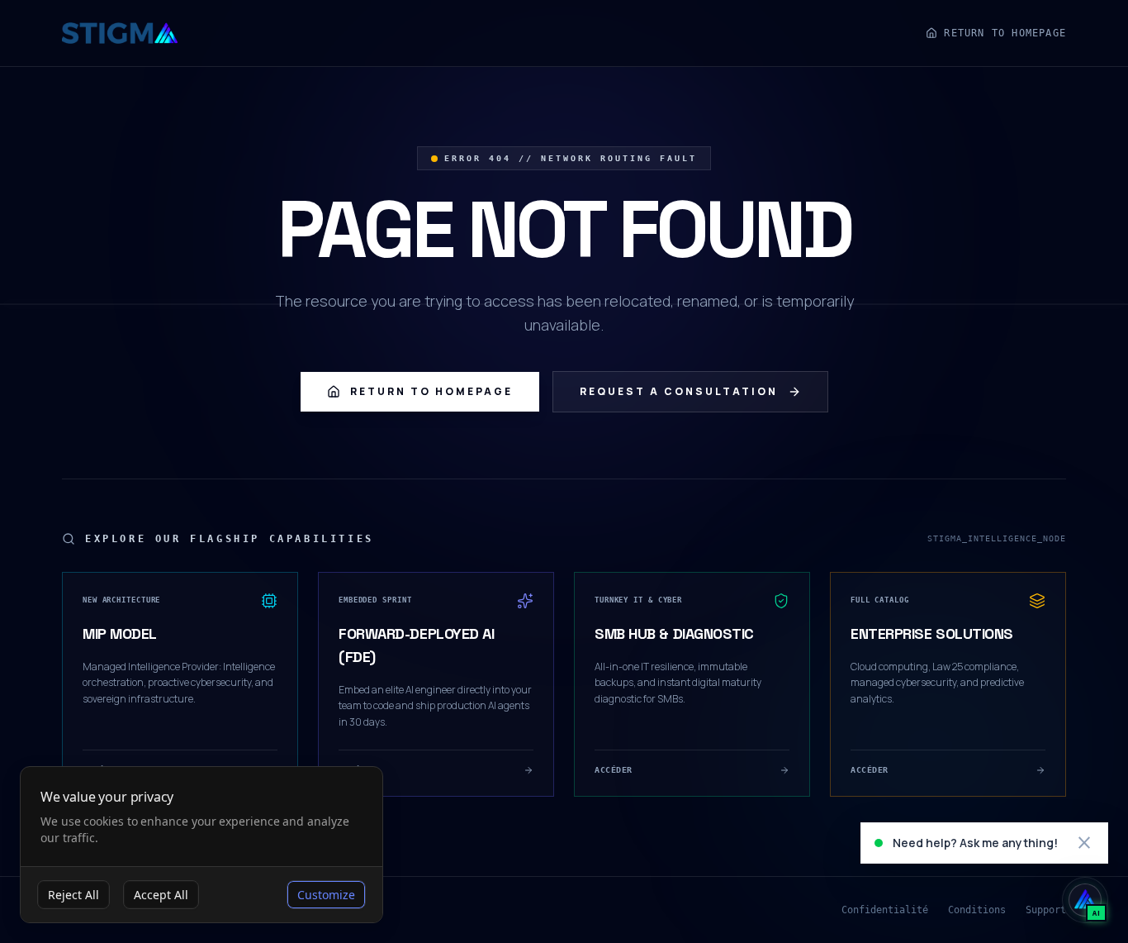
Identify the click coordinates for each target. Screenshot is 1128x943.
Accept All (161, 895)
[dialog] (201, 845)
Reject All (73, 895)
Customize (326, 895)
